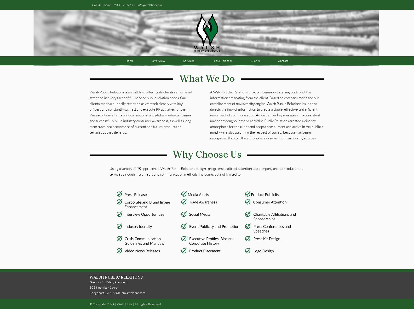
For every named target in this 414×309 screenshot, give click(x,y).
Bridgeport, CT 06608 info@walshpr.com (117, 293)
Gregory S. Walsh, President (109, 282)
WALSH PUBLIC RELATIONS (116, 277)
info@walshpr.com (150, 5)
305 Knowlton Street (104, 287)
